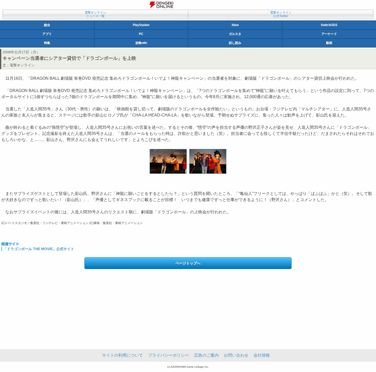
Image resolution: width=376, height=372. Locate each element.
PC (141, 34)
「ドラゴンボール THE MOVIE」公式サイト (38, 249)
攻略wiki (141, 43)
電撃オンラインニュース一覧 (95, 14)
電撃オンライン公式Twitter (281, 14)
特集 (47, 43)
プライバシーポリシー (168, 355)
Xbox (235, 25)
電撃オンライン (22, 65)
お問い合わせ (236, 355)
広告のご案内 (206, 355)
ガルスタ (235, 34)
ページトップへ (188, 263)
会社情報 (261, 355)
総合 (47, 25)
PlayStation (141, 25)
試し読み (235, 43)
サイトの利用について (122, 355)
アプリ (47, 34)
